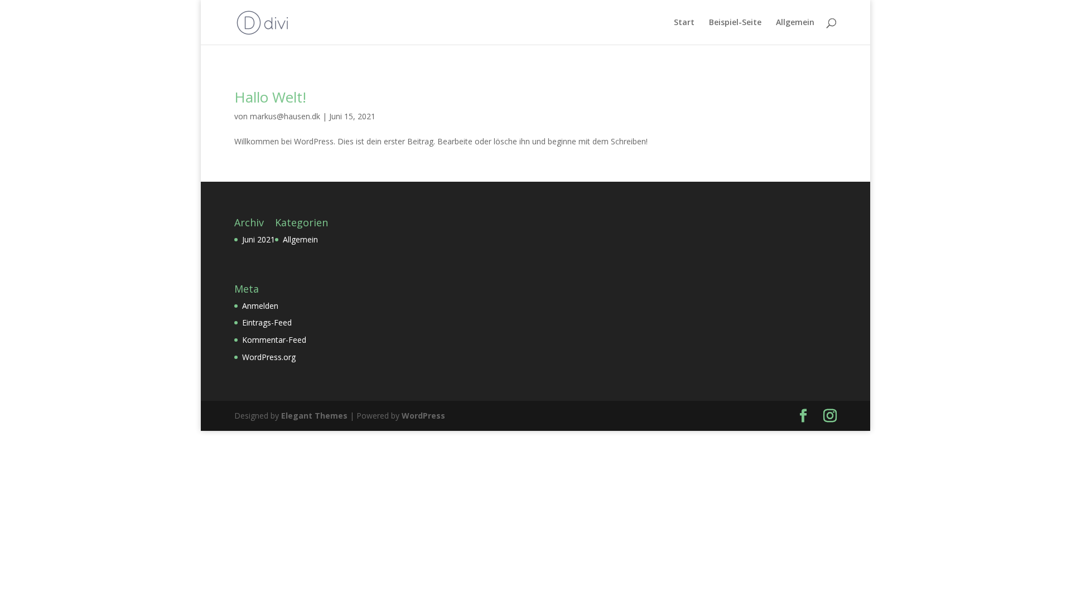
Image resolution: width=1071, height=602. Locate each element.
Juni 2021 (258, 239)
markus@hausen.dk (285, 116)
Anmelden (260, 305)
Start (684, 22)
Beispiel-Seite (735, 22)
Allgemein (795, 22)
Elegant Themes (314, 415)
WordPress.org (269, 357)
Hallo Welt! (270, 97)
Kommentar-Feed (274, 339)
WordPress (423, 415)
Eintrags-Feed (267, 322)
